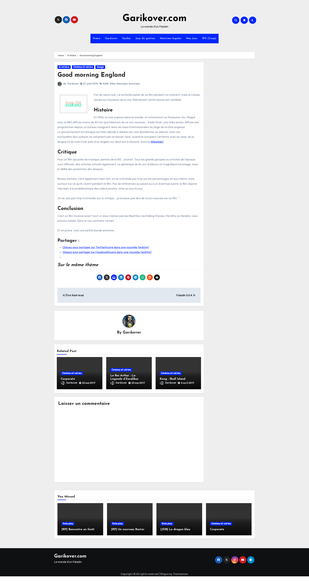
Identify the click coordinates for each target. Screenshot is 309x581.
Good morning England (91, 75)
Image (100, 67)
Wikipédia (157, 141)
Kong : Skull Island (172, 379)
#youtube (134, 83)
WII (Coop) (209, 38)
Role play (68, 523)
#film (112, 83)
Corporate (68, 379)
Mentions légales (170, 38)
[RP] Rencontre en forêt (77, 529)
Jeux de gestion (145, 38)
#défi (105, 83)
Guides (126, 38)
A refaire (64, 67)
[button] (73, 103)
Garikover (111, 38)
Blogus (164, 574)
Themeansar (180, 574)
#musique (121, 83)
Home (96, 38)
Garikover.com (154, 18)
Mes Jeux (191, 38)
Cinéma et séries (83, 67)
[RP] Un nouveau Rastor (127, 529)
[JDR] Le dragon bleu (175, 529)
